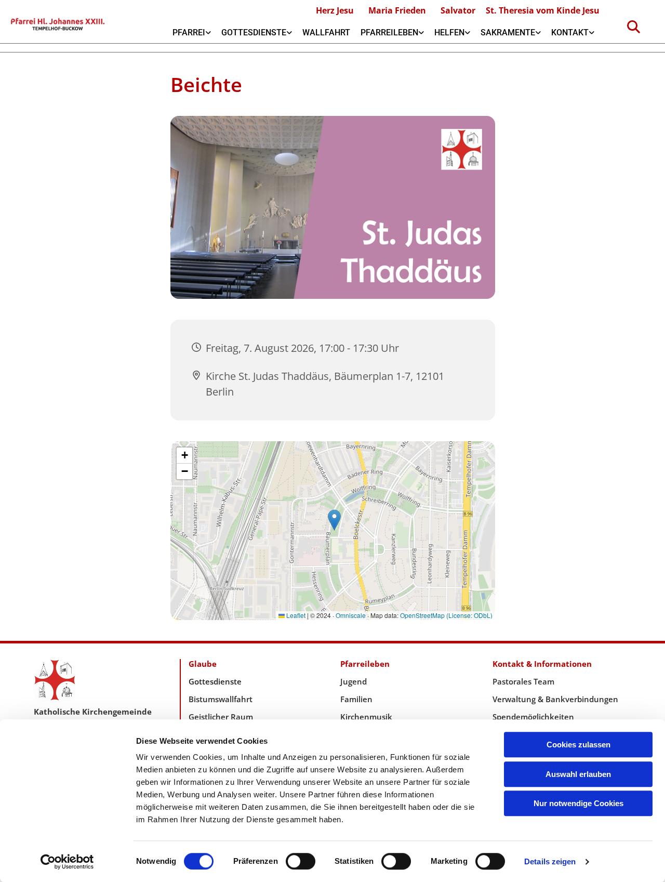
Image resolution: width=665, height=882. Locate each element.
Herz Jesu (335, 10)
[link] (191, 33)
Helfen (449, 32)
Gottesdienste (253, 32)
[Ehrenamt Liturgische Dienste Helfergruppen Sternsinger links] (467, 33)
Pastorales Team (523, 681)
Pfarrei (188, 32)
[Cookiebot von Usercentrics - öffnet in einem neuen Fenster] (67, 862)
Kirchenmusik (366, 717)
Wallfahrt (326, 32)
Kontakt (570, 32)
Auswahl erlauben (578, 774)
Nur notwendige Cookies (578, 803)
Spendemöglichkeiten (533, 717)
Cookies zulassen (578, 744)
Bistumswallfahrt (220, 699)
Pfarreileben (389, 32)
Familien (356, 699)
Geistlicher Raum (221, 717)
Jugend (353, 681)
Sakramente (508, 32)
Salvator (458, 10)
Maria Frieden (397, 10)
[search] (633, 26)
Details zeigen (550, 861)
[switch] (300, 861)
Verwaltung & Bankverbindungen (555, 699)
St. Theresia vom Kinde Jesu (543, 10)
